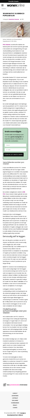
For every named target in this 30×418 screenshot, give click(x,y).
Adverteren (15, 395)
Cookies (15, 407)
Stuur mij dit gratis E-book (13, 154)
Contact (15, 393)
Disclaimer (15, 400)
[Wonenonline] (15, 5)
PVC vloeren (6, 44)
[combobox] (15, 8)
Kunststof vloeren (14, 19)
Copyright (15, 398)
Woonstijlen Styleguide (13, 1)
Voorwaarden (15, 402)
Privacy (15, 405)
